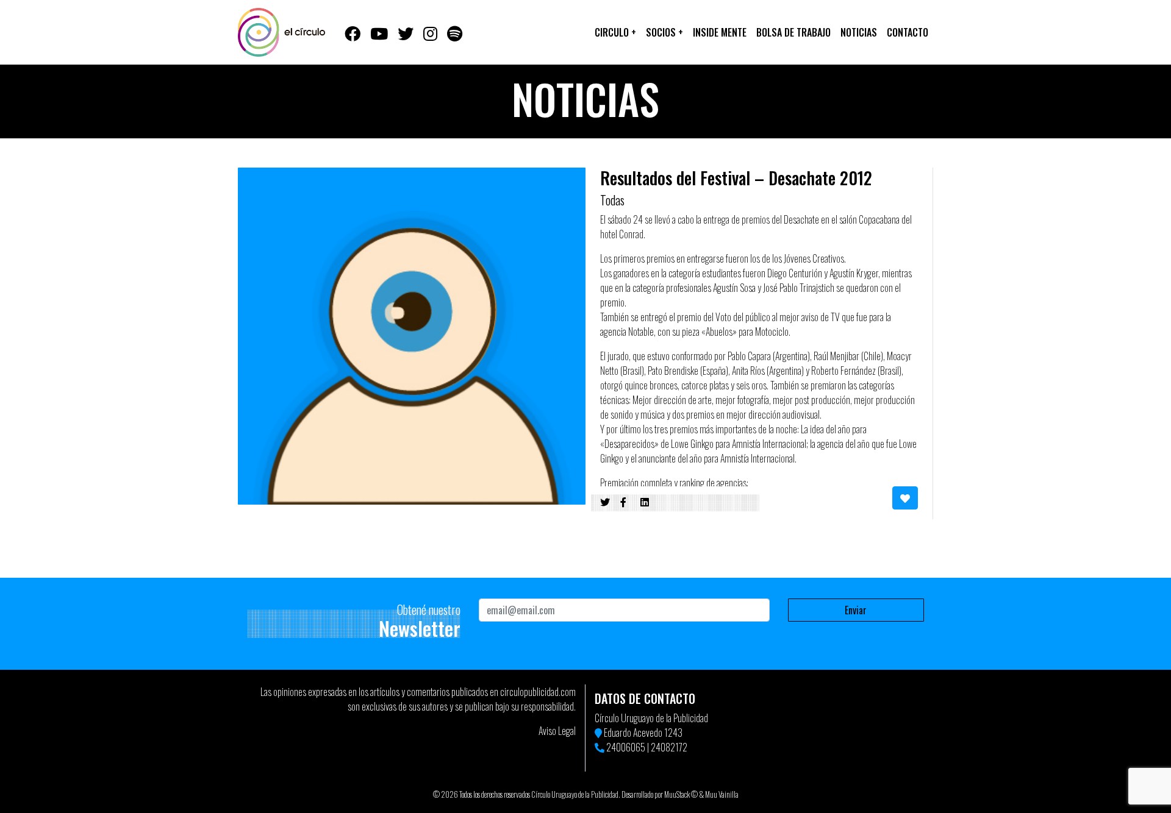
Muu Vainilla (722, 794)
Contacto (907, 32)
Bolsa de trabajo (793, 32)
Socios (664, 32)
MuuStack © (681, 794)
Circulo (615, 32)
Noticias (858, 32)
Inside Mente (720, 32)
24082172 (669, 747)
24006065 (625, 747)
